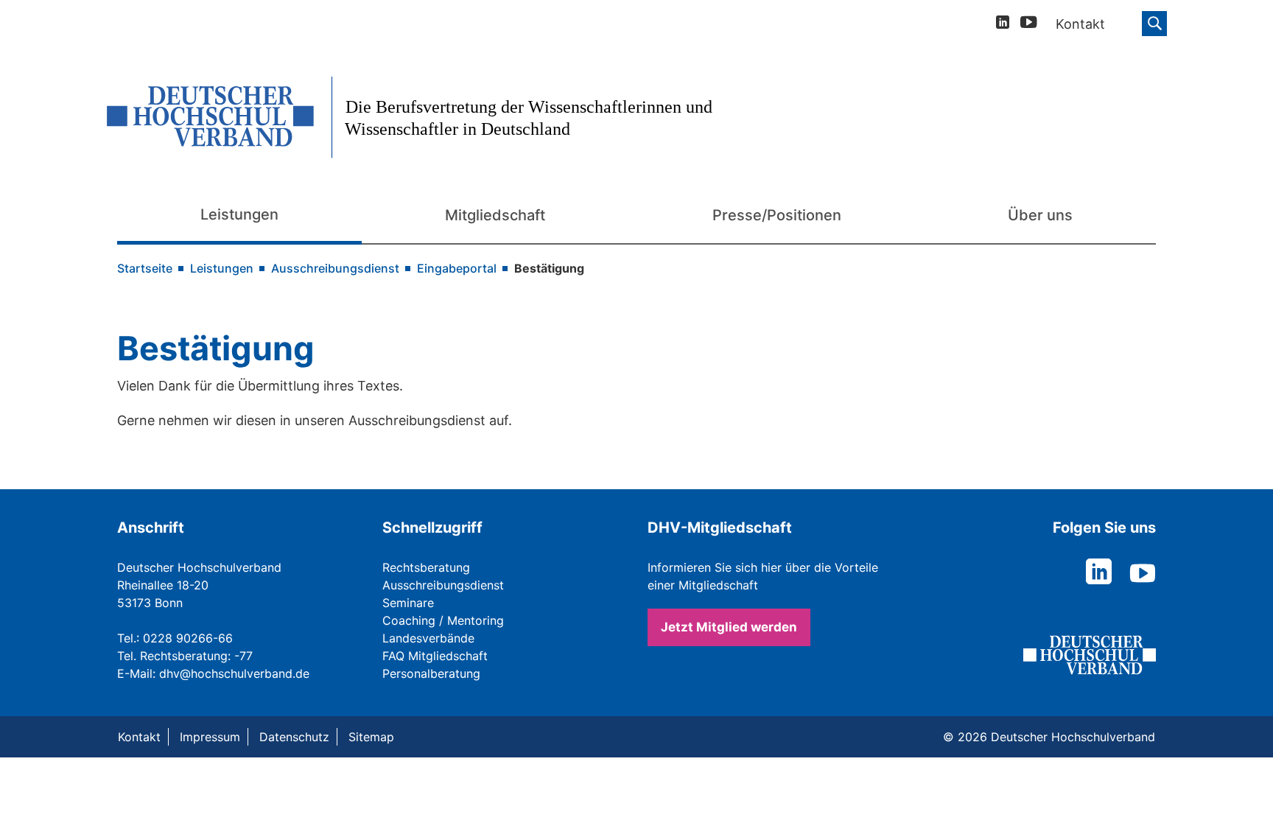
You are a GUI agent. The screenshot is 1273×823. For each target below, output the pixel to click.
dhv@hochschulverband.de (234, 673)
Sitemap (371, 736)
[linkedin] (1002, 24)
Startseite (144, 268)
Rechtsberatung (426, 567)
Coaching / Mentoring (443, 620)
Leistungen (239, 214)
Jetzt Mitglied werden (729, 627)
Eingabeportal (457, 268)
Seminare (408, 602)
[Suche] (1154, 23)
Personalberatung (431, 673)
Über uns (1040, 215)
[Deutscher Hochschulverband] (424, 117)
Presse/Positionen (776, 215)
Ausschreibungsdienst (335, 268)
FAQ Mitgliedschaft (435, 655)
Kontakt (139, 736)
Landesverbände (428, 638)
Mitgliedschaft (495, 215)
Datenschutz (294, 736)
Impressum (210, 736)
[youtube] (1028, 24)
